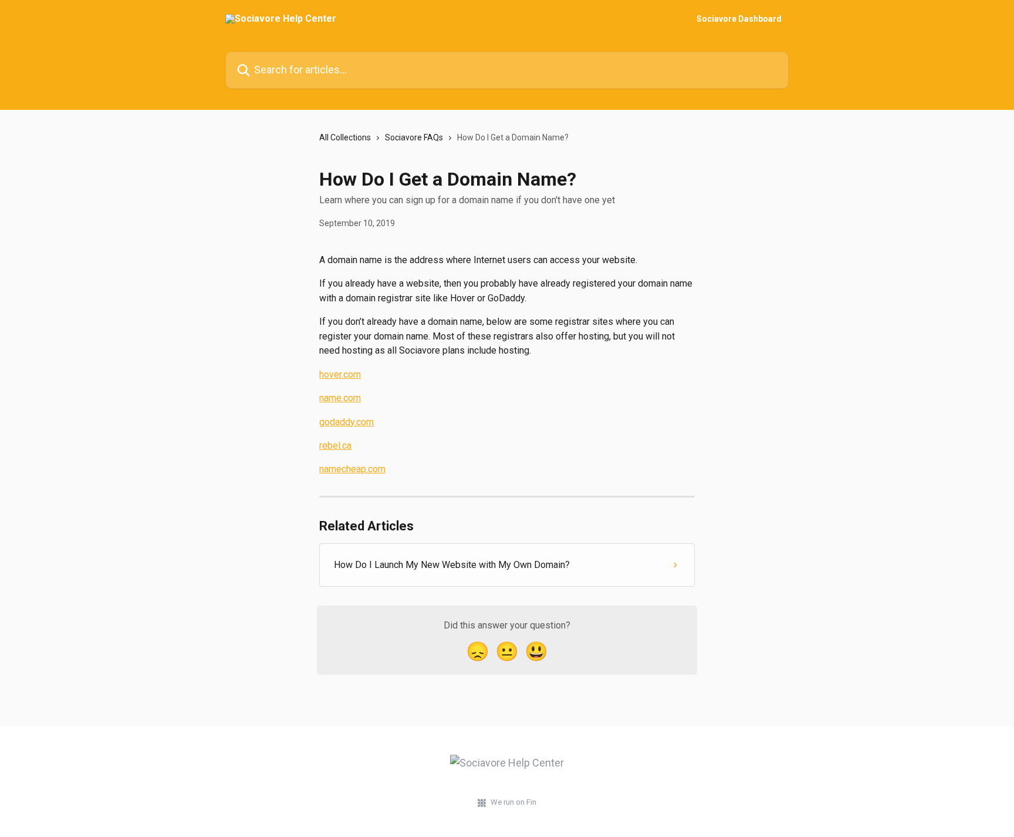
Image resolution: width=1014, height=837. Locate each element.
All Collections (345, 137)
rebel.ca (335, 445)
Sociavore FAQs (414, 137)
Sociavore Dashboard (739, 19)
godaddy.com (346, 422)
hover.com (340, 374)
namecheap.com (352, 469)
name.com (340, 398)
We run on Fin (513, 802)
